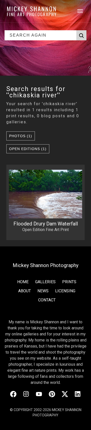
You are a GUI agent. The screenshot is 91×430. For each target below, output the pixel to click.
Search (81, 35)
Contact (47, 300)
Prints (69, 281)
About (24, 291)
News (43, 291)
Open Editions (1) (28, 149)
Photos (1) (20, 136)
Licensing (65, 291)
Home (23, 281)
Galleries (45, 281)
